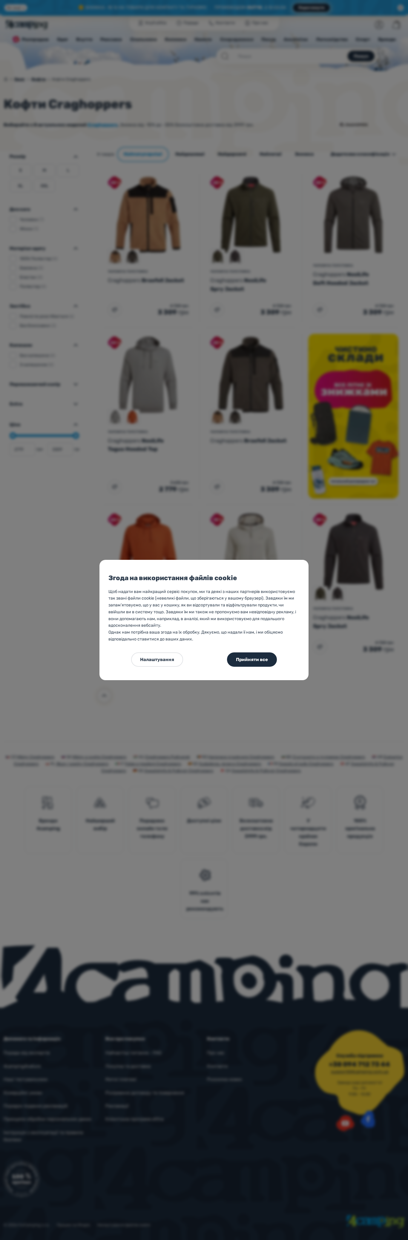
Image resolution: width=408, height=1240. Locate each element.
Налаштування (157, 659)
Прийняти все (252, 659)
